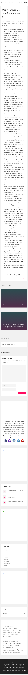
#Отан (4, 626)
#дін (20, 632)
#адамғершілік (5, 23)
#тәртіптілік (15, 648)
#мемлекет (7, 639)
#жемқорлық (7, 637)
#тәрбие (9, 648)
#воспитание (16, 630)
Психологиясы (20, 21)
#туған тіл (21, 645)
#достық (16, 632)
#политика (17, 643)
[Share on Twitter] (21, 279)
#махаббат (14, 637)
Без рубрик (6, 312)
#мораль (15, 23)
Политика (6, 559)
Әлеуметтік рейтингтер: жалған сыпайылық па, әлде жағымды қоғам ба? (14, 326)
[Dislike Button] (19, 275)
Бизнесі (5, 552)
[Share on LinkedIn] (23, 279)
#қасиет (13, 650)
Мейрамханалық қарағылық (15, 496)
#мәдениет (14, 641)
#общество (20, 23)
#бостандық (7, 630)
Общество (8, 21)
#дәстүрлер (6, 634)
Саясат (5, 565)
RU (18, 2)
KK (20, 2)
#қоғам (11, 23)
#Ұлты (12, 652)
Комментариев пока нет (8, 344)
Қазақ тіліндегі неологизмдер (16, 490)
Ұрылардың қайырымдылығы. (15, 501)
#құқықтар (6, 652)
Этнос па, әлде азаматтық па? (13, 305)
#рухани (5, 645)
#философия (5, 25)
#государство (8, 632)
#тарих (17, 645)
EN (22, 2)
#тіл (4, 648)
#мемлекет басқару (15, 639)
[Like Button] (14, 275)
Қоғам (3, 21)
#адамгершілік (10, 626)
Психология (14, 21)
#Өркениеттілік (17, 652)
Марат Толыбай (7, 3)
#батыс (17, 628)
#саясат (11, 645)
